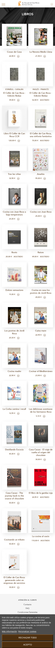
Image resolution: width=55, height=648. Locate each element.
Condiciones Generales (27, 612)
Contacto (27, 604)
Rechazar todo (28, 638)
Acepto (27, 645)
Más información (9, 631)
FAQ (27, 608)
